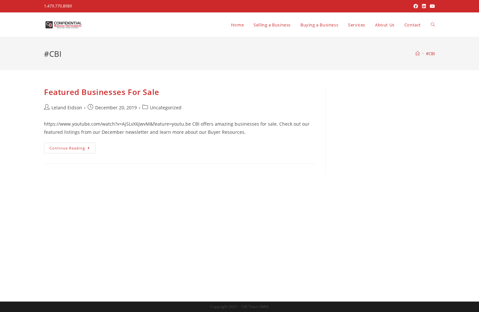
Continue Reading (72, 146)
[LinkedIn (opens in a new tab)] (424, 6)
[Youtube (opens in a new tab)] (431, 6)
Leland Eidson (66, 107)
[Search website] (433, 25)
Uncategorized (165, 107)
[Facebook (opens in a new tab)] (416, 6)
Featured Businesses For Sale (101, 91)
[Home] (417, 53)
